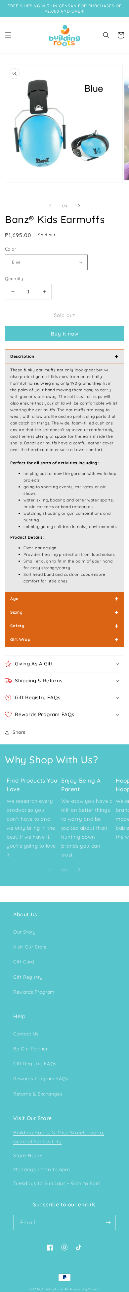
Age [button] (64, 598)
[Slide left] (50, 205)
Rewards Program (34, 992)
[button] (8, 35)
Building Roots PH (55, 1289)
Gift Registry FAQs (35, 1064)
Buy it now (64, 334)
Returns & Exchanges (38, 1094)
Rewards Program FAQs (40, 1079)
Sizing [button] (64, 612)
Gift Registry (28, 977)
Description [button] (64, 356)
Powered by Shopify (85, 1289)
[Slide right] (79, 205)
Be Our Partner (30, 1049)
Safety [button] (64, 626)
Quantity (14, 278)
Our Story (24, 932)
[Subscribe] (108, 1222)
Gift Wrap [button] (64, 639)
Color (10, 249)
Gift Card (23, 962)
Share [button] (19, 732)
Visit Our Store (30, 947)
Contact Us (26, 1034)
